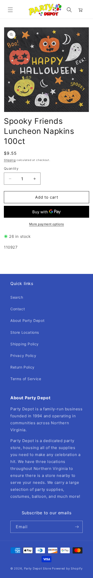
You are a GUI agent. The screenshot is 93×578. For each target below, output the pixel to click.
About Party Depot (27, 320)
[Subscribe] (76, 527)
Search (16, 297)
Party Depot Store (37, 568)
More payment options (46, 224)
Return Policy (22, 367)
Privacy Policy (23, 355)
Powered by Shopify (67, 568)
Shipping (10, 159)
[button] (10, 9)
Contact (17, 309)
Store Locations (24, 332)
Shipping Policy (24, 344)
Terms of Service (25, 379)
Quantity (11, 168)
